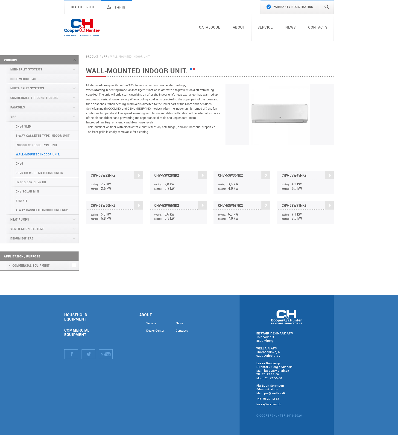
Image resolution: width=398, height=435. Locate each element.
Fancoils (17, 107)
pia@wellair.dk (275, 393)
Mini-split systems (26, 69)
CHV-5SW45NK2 (294, 175)
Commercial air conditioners (34, 98)
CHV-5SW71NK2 (294, 205)
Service (265, 27)
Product (11, 60)
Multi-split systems (27, 88)
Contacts (318, 27)
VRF (13, 116)
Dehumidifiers (22, 238)
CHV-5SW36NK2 (230, 175)
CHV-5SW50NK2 (103, 205)
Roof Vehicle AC (23, 79)
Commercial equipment (77, 332)
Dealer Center (155, 331)
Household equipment (75, 316)
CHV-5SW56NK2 (166, 205)
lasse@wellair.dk (276, 370)
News (290, 27)
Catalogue (209, 27)
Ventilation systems (27, 229)
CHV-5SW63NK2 (230, 205)
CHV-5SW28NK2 (166, 175)
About (239, 27)
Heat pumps (19, 219)
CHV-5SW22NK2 (103, 175)
